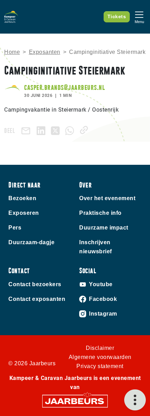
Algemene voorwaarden (100, 357)
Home (12, 52)
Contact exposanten (36, 299)
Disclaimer (100, 348)
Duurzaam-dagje (31, 242)
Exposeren (23, 213)
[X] (56, 130)
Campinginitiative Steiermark (107, 52)
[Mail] (27, 130)
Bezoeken (22, 198)
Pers (14, 228)
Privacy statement (99, 366)
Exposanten (44, 52)
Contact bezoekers (34, 284)
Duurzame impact (103, 228)
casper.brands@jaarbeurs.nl (64, 87)
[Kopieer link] (85, 130)
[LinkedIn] (42, 130)
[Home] (11, 17)
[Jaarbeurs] (75, 400)
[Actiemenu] (135, 399)
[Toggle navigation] (139, 16)
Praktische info (100, 213)
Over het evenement (107, 198)
